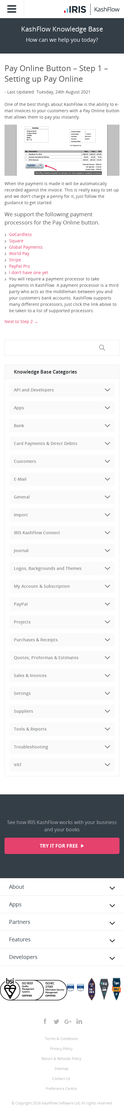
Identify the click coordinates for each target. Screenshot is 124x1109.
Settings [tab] (22, 693)
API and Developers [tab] (34, 390)
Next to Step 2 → (21, 321)
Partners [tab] (19, 921)
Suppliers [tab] (23, 711)
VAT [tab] (18, 764)
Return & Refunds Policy (61, 1058)
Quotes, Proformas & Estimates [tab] (46, 657)
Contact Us (61, 1078)
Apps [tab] (19, 408)
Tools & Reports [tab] (30, 729)
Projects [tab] (22, 622)
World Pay (19, 253)
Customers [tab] (25, 461)
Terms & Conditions (61, 1038)
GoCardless (20, 234)
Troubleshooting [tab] (31, 747)
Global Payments (26, 247)
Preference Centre (61, 1088)
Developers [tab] (23, 956)
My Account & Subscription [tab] (42, 586)
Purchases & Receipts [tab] (36, 640)
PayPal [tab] (21, 604)
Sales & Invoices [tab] (30, 675)
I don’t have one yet (28, 272)
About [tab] (16, 886)
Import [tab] (21, 515)
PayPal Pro (19, 266)
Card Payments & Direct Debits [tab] (45, 443)
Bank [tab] (19, 425)
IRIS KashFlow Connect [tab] (37, 532)
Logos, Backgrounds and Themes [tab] (48, 568)
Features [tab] (20, 939)
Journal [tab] (21, 550)
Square (16, 241)
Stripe (15, 260)
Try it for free (59, 845)
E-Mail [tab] (20, 479)
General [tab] (22, 497)
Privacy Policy (61, 1048)
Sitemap (61, 1068)
